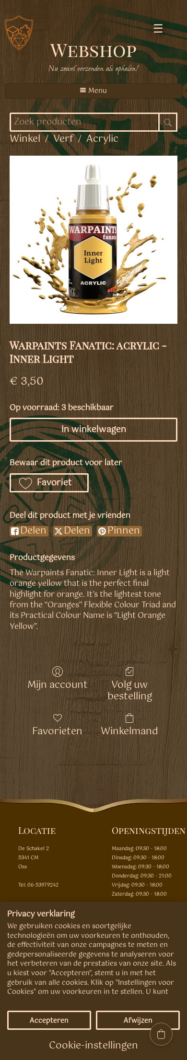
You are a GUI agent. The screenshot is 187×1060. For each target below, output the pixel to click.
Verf (63, 139)
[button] (49, 482)
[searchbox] (93, 122)
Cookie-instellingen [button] (93, 1046)
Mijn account (57, 684)
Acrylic (102, 139)
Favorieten (57, 731)
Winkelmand (129, 731)
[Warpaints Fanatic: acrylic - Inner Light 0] (94, 240)
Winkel (25, 139)
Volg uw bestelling (129, 690)
